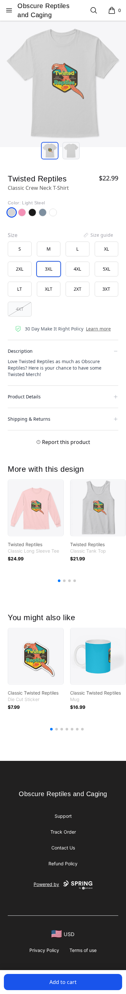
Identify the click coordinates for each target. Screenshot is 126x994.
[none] (98, 235)
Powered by (46, 884)
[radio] (20, 249)
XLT (48, 289)
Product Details (24, 397)
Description (20, 351)
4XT (20, 309)
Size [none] (12, 235)
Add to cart (63, 982)
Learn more (98, 329)
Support (63, 816)
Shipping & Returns (29, 419)
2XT (77, 289)
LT (19, 289)
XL (106, 249)
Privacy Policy (44, 950)
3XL (48, 269)
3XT (106, 289)
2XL (19, 269)
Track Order (63, 832)
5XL (106, 269)
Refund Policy (63, 863)
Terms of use (83, 950)
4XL (77, 269)
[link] (35, 508)
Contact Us (63, 847)
